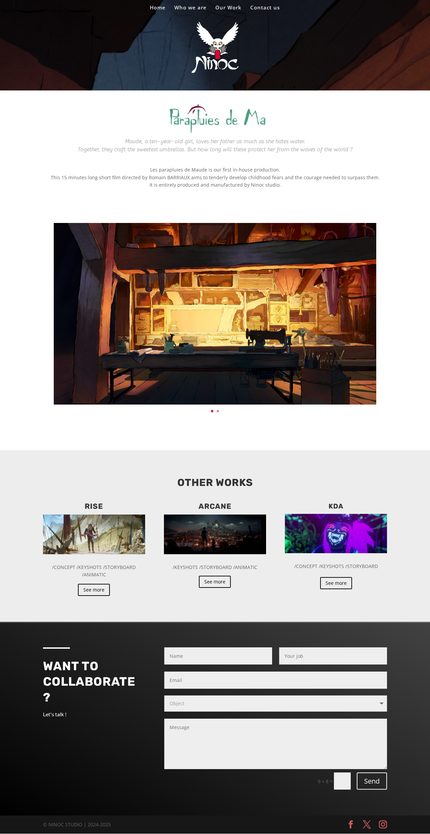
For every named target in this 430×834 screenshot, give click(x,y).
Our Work (228, 8)
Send (372, 781)
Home (158, 8)
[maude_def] (215, 403)
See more (93, 589)
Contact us (265, 8)
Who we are (190, 8)
